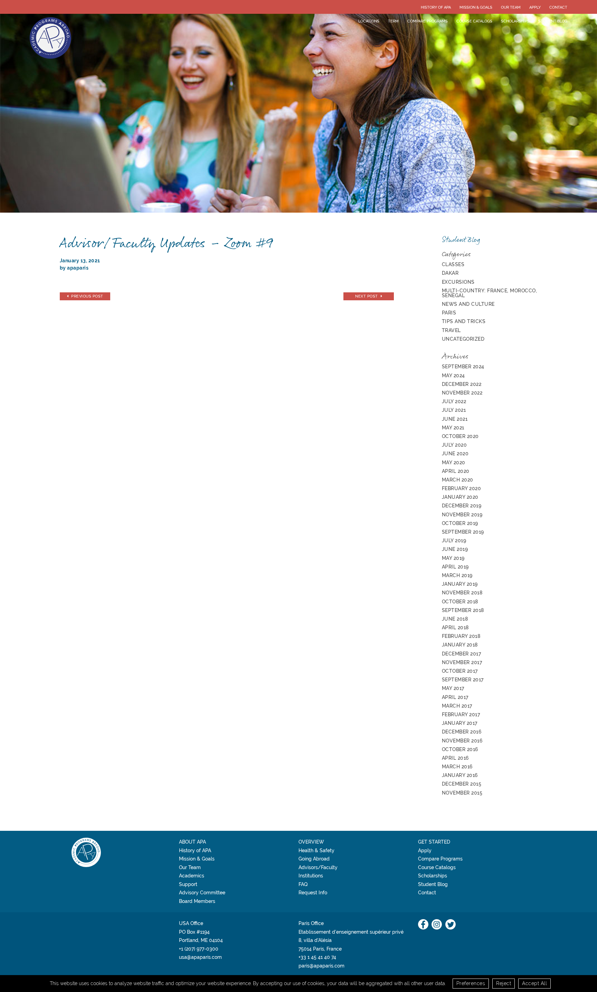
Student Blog (552, 21)
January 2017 (459, 723)
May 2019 (453, 558)
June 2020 (455, 453)
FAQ (302, 884)
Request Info (312, 892)
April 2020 (456, 471)
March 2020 (457, 480)
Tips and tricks (464, 321)
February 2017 (461, 714)
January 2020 (460, 497)
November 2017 (462, 662)
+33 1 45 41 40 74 (317, 957)
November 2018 (462, 592)
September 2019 (463, 532)
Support (188, 884)
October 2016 (460, 749)
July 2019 (454, 540)
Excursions (458, 282)
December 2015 (462, 784)
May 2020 (453, 462)
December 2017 (461, 654)
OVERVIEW (311, 842)
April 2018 (455, 627)
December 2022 (462, 384)
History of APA (436, 7)
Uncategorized (463, 339)
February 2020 (461, 488)
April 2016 (455, 758)
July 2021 (454, 410)
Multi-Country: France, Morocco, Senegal (489, 293)
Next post (366, 296)
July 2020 (454, 445)
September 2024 (463, 366)
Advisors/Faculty (318, 867)
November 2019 (462, 514)
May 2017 (453, 688)
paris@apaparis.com (321, 966)
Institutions (310, 875)
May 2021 (453, 427)
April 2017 (455, 697)
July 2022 (454, 401)
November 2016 (462, 740)
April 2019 (455, 567)
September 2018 (463, 610)
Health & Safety (316, 850)
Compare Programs (427, 21)
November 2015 (462, 793)
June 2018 (455, 619)
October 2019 (460, 523)
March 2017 (457, 706)
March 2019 (457, 575)
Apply (535, 7)
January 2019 (460, 584)
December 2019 (462, 505)
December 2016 (462, 732)
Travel (451, 330)
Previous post (87, 296)
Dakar (450, 273)
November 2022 (462, 393)
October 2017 (460, 671)
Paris (449, 312)
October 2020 (460, 436)
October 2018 (460, 601)
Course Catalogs (474, 21)
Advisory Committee (202, 892)
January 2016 (460, 775)
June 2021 (455, 419)
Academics (191, 875)
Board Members (197, 901)
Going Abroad (314, 859)
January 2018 (460, 645)
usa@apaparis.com (200, 957)
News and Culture (468, 304)
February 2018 (461, 636)
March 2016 (457, 766)
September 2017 (463, 679)
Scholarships (515, 21)
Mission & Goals (475, 7)
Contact (558, 7)
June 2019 (455, 549)
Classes (453, 264)
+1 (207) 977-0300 (198, 949)
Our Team (511, 7)
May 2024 (453, 375)
